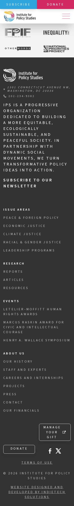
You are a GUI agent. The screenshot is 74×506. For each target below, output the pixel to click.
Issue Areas (17, 209)
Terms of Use (37, 462)
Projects (14, 386)
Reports (13, 271)
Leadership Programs (29, 250)
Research (14, 263)
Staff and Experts (25, 369)
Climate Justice (22, 234)
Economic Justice (24, 226)
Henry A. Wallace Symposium (37, 340)
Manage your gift (52, 432)
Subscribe (18, 4)
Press (10, 394)
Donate (55, 4)
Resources (16, 288)
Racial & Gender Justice (32, 242)
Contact (13, 402)
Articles (13, 280)
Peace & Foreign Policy (31, 218)
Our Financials (21, 410)
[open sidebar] (66, 16)
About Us (14, 353)
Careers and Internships (33, 378)
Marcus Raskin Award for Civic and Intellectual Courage (34, 327)
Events (11, 301)
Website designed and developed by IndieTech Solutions (37, 492)
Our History (18, 361)
